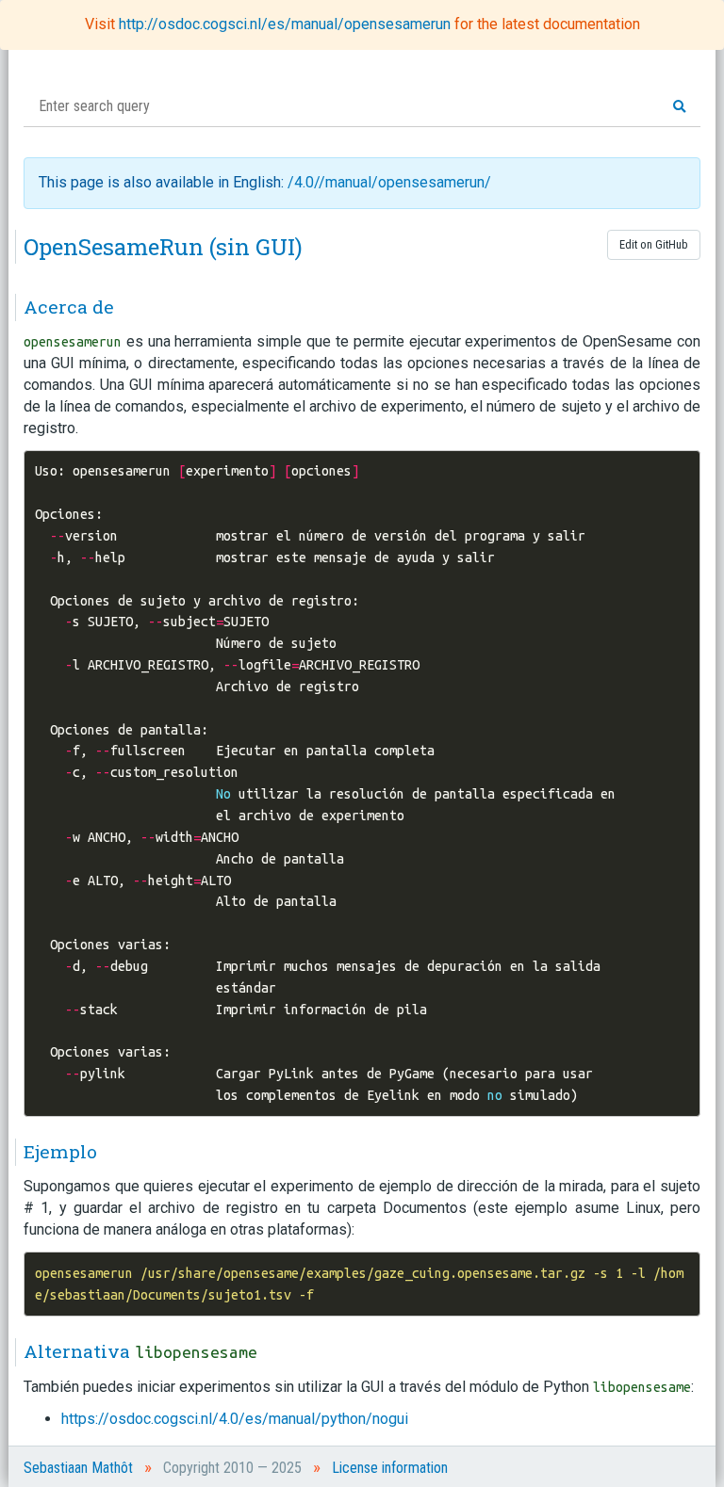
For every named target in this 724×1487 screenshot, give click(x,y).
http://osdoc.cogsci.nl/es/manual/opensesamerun (286, 24)
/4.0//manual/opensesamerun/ (389, 182)
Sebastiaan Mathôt (78, 1468)
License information (390, 1468)
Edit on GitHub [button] (653, 244)
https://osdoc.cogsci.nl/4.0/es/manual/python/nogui (234, 1419)
